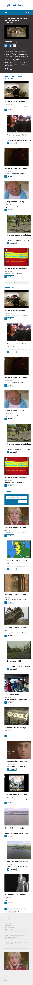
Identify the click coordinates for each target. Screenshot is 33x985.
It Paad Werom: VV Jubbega (15, 728)
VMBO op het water (11, 694)
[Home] (16, 8)
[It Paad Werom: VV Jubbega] (16, 716)
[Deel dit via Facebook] (10, 47)
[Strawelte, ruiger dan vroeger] (16, 783)
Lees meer (11, 110)
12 (15, 911)
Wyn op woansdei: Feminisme (15, 268)
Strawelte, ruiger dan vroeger (15, 794)
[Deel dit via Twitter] (5, 47)
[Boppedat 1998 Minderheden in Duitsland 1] (16, 516)
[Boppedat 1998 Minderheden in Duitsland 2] (19, 549)
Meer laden (16, 282)
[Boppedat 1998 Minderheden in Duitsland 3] (16, 583)
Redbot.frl (6, 942)
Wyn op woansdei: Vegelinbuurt (16, 168)
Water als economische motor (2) (19, 861)
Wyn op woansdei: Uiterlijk (17, 135)
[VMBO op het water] (16, 683)
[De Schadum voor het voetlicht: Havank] (16, 883)
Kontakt (6, 945)
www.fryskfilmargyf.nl (9, 938)
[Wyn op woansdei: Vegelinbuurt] (16, 157)
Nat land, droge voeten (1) (14, 828)
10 (9, 911)
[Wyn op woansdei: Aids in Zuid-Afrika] (19, 224)
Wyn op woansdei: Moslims (15, 101)
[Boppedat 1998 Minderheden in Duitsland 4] (16, 616)
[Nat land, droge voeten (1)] (16, 816)
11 (12, 911)
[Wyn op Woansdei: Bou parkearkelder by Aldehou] (6, 69)
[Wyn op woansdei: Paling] (16, 190)
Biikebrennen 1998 (14, 661)
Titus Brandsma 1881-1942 (17, 761)
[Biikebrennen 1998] (19, 650)
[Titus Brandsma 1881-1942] (19, 750)
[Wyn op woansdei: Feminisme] (16, 257)
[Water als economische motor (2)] (19, 850)
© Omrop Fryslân (8, 980)
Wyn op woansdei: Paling (14, 202)
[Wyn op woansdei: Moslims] (16, 90)
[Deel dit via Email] (14, 47)
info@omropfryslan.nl (9, 929)
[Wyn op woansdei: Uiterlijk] (19, 123)
